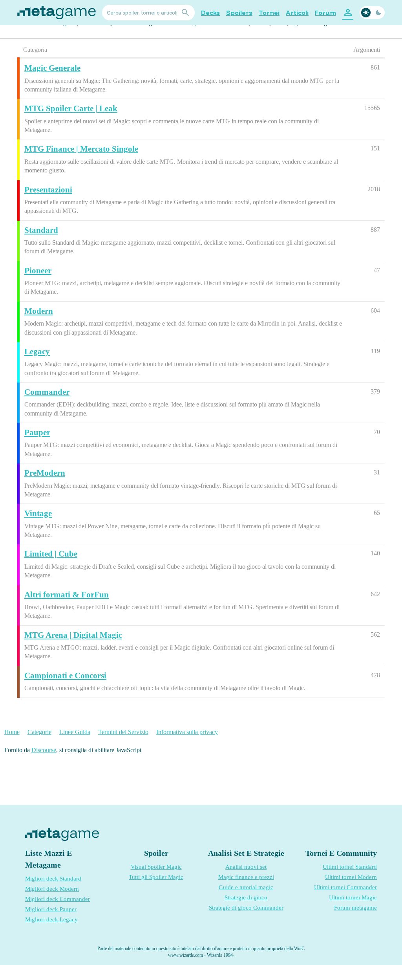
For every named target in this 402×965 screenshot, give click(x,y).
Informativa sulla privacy (187, 732)
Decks (210, 12)
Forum (325, 12)
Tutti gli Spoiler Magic (156, 877)
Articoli (297, 12)
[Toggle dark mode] (372, 12)
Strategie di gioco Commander (246, 908)
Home (12, 732)
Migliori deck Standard (53, 878)
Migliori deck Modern (52, 889)
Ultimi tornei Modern (351, 877)
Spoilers (239, 12)
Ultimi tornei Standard (350, 867)
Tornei (269, 12)
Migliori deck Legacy (51, 919)
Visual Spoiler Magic (156, 867)
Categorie (39, 732)
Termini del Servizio (123, 732)
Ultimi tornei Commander (345, 887)
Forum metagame (355, 908)
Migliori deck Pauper (51, 909)
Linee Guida (74, 732)
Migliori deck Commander (57, 899)
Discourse (43, 750)
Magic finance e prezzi (246, 877)
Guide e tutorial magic (246, 887)
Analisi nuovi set (246, 867)
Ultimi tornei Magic (353, 897)
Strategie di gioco (246, 897)
